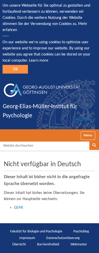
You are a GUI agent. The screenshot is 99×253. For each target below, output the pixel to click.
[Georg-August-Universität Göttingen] (42, 88)
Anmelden (83, 119)
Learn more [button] (38, 61)
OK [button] (15, 69)
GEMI (18, 208)
